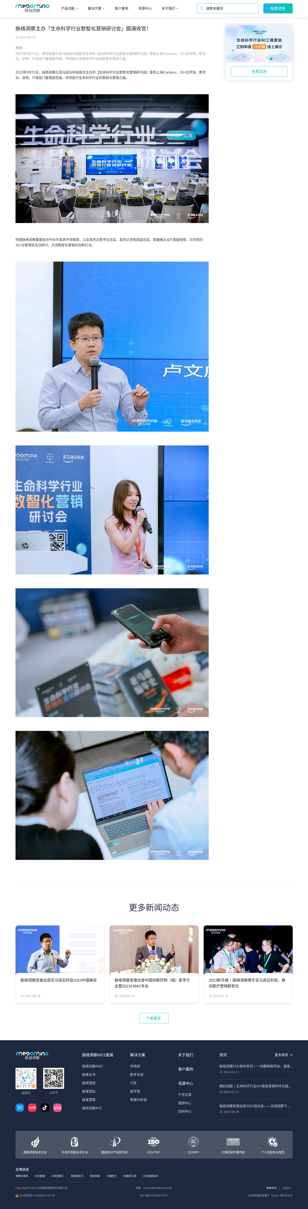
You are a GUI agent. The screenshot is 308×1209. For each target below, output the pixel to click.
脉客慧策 (89, 1099)
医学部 (135, 1091)
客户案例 (185, 1069)
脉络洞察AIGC (92, 1066)
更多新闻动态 (154, 907)
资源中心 (185, 1083)
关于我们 (185, 1054)
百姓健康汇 (58, 1176)
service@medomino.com (157, 1188)
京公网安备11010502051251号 (37, 1195)
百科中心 (185, 1111)
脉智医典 (95, 1176)
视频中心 (185, 1103)
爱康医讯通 (130, 1176)
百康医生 (112, 1176)
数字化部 (137, 1074)
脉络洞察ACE (92, 1108)
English (287, 1188)
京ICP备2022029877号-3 (154, 1195)
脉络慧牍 (89, 1083)
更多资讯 (281, 1055)
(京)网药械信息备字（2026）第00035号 (270, 1195)
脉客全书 (89, 1074)
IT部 (133, 1083)
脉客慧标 (89, 1091)
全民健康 (40, 1176)
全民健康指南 (150, 1176)
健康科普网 (22, 1176)
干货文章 (185, 1094)
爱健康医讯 (77, 1176)
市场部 (135, 1066)
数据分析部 (138, 1099)
